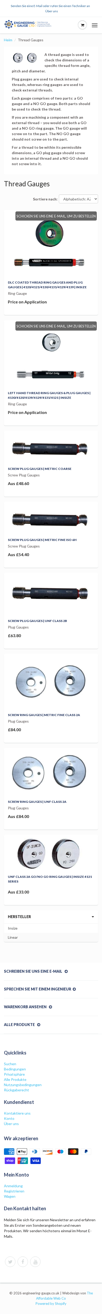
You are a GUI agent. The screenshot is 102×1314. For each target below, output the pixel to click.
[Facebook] (23, 1262)
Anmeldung (13, 1186)
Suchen (10, 1064)
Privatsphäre (14, 1074)
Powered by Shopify (51, 1303)
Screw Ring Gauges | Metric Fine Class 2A (44, 715)
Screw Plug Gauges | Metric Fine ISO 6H (42, 540)
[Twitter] (10, 1262)
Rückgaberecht (16, 1090)
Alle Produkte (15, 1079)
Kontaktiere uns (17, 1113)
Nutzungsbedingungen (23, 1084)
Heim (8, 40)
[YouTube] (35, 1262)
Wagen (9, 1196)
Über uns (51, 11)
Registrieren (14, 1191)
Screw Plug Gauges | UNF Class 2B (37, 621)
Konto (9, 1118)
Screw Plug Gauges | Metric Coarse (39, 469)
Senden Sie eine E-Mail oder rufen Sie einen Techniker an (50, 6)
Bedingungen (15, 1069)
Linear (13, 937)
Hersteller (19, 916)
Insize (13, 928)
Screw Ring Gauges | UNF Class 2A (37, 802)
